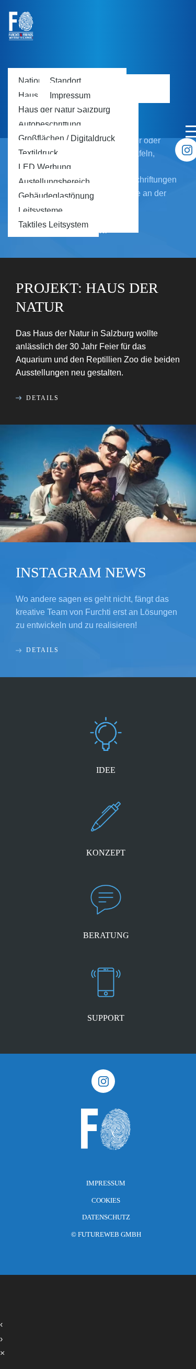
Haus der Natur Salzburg (64, 109)
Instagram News (81, 572)
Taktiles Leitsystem (53, 224)
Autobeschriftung (49, 124)
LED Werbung (44, 167)
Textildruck (38, 152)
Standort (65, 80)
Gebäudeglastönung (56, 195)
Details (42, 398)
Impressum (70, 95)
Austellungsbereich (54, 181)
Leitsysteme (40, 210)
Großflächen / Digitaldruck (66, 138)
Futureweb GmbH (109, 1234)
